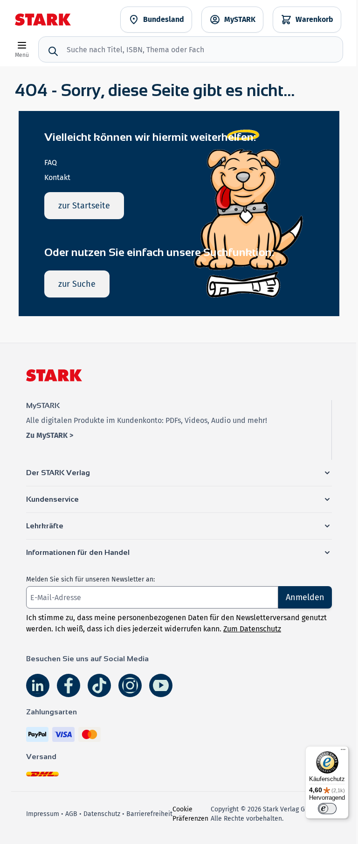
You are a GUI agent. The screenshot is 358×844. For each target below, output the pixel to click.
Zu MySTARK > (49, 435)
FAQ (50, 162)
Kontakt (57, 177)
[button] (179, 473)
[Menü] (343, 751)
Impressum (42, 814)
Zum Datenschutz (252, 628)
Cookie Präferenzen (190, 814)
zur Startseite (84, 206)
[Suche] (53, 51)
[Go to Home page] (43, 20)
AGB (71, 814)
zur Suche (77, 284)
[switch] (327, 808)
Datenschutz (101, 814)
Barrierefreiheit (149, 814)
